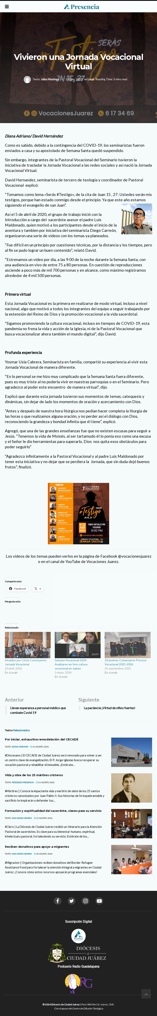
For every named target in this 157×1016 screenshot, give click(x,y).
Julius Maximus (50, 79)
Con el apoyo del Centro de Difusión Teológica (78, 1008)
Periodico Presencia (23, 782)
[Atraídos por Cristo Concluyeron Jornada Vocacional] (28, 645)
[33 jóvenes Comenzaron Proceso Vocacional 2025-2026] (127, 645)
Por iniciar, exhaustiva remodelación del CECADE (41, 739)
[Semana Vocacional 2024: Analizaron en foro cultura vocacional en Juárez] (78, 645)
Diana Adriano (20, 746)
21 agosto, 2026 (40, 746)
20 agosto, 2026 (44, 853)
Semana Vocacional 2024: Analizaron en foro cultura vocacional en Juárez (71, 664)
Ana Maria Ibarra (22, 818)
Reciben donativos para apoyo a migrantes (37, 847)
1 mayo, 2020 (74, 79)
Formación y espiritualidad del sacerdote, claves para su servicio (53, 811)
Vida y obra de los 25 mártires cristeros (34, 775)
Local (91, 79)
